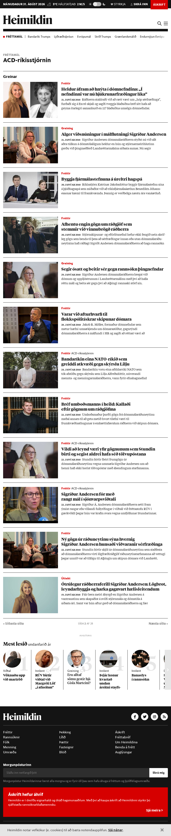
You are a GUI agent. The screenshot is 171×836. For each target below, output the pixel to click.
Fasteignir (66, 747)
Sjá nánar (115, 830)
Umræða (9, 752)
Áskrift (120, 732)
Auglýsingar (123, 752)
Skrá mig (159, 772)
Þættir (64, 742)
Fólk (6, 742)
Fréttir (8, 732)
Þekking (65, 732)
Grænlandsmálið (125, 36)
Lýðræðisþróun (63, 36)
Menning (9, 747)
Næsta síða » (158, 623)
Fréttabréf (123, 737)
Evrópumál (84, 36)
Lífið (62, 737)
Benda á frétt (125, 747)
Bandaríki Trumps (39, 36)
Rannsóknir (11, 737)
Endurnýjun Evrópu (152, 36)
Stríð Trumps (103, 36)
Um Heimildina (126, 742)
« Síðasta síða (13, 623)
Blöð (62, 752)
